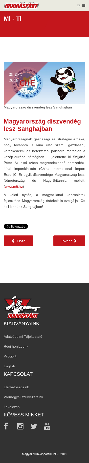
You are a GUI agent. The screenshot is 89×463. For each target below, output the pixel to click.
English (9, 366)
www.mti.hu (14, 186)
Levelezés (12, 407)
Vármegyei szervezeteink (23, 397)
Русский (10, 356)
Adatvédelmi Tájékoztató (23, 336)
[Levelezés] (78, 5)
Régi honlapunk (16, 346)
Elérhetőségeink (16, 387)
